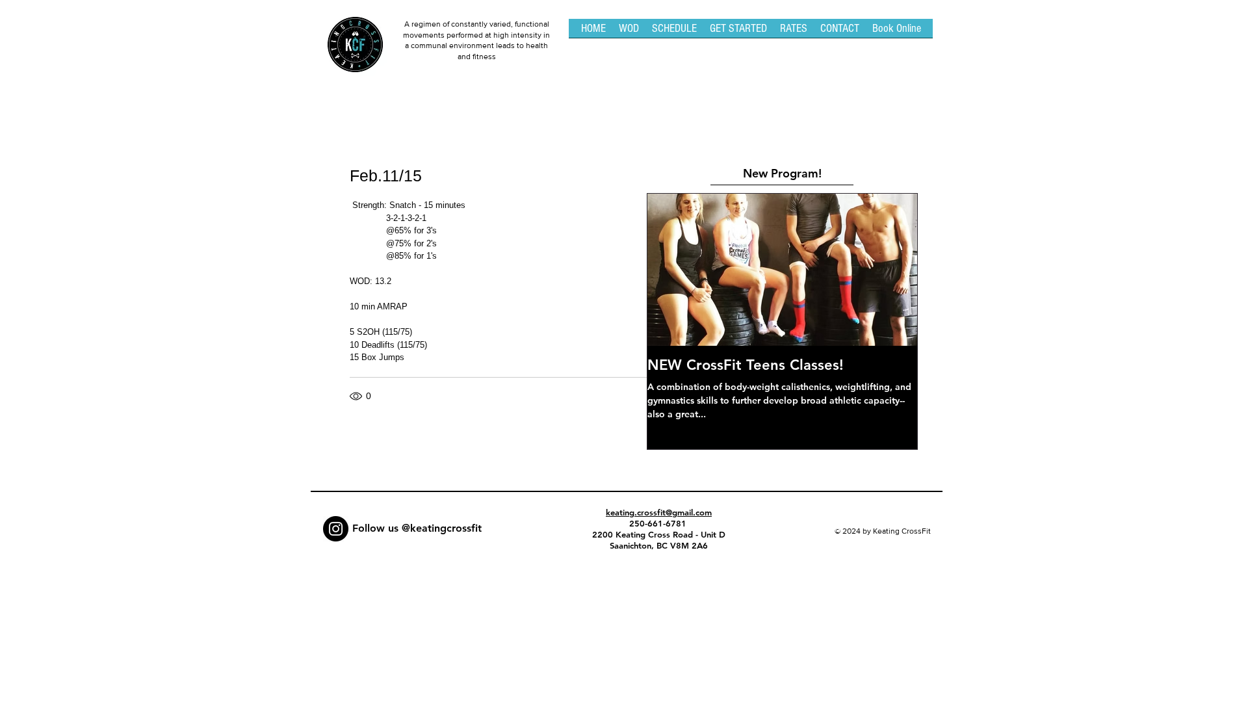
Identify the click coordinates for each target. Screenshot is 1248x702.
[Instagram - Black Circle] (335, 528)
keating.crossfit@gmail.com (659, 512)
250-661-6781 (659, 523)
